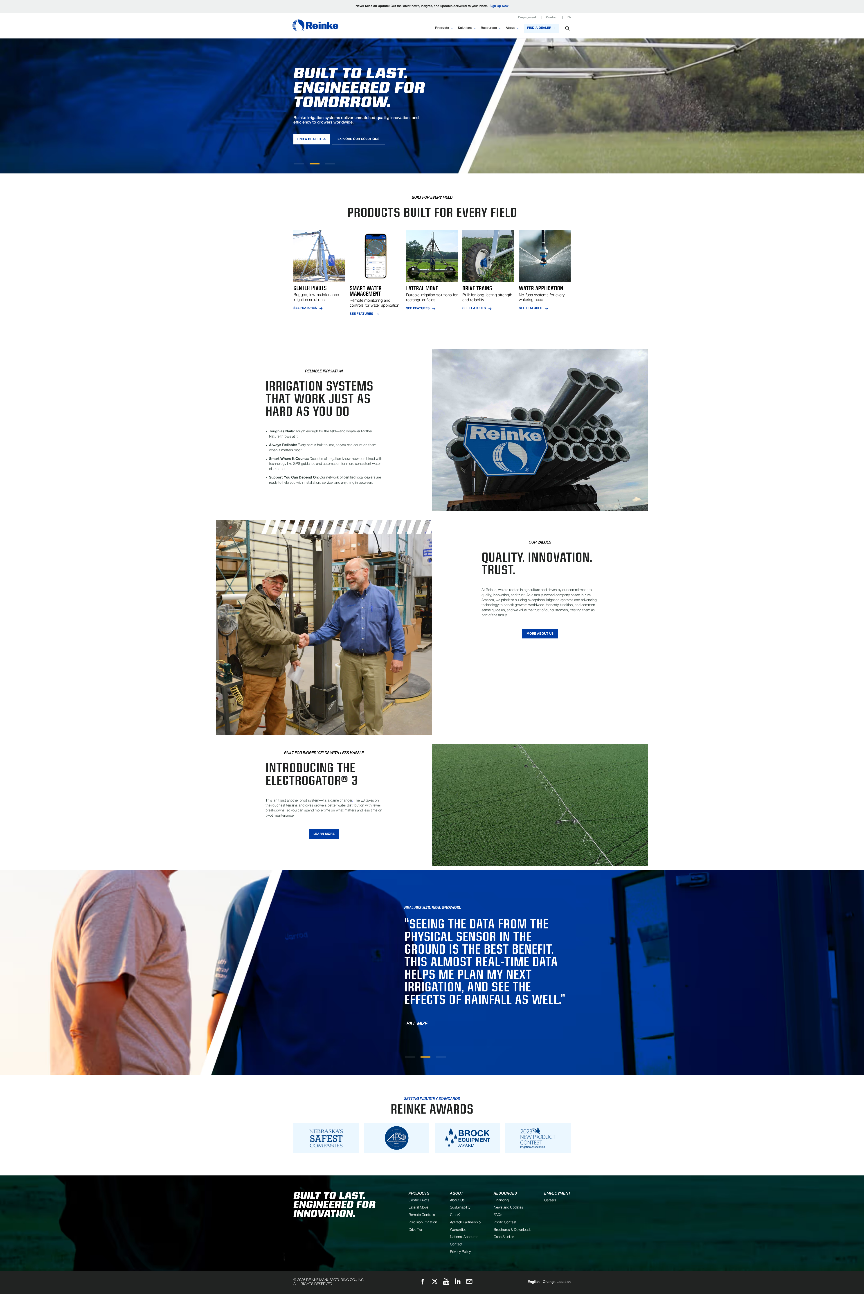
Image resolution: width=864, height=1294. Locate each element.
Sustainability (460, 1207)
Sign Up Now (499, 6)
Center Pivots (419, 1200)
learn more (324, 834)
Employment (527, 17)
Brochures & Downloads (512, 1229)
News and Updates (508, 1207)
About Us (457, 1200)
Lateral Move (418, 1207)
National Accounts (464, 1237)
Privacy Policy (460, 1252)
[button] (444, 28)
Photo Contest (505, 1222)
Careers (550, 1200)
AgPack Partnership (465, 1222)
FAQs (498, 1215)
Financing (501, 1200)
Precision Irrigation (423, 1222)
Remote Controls (422, 1215)
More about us (540, 633)
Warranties (458, 1229)
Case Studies (504, 1237)
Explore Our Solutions (358, 139)
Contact (552, 17)
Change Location (549, 1282)
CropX (455, 1215)
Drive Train (417, 1229)
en (569, 17)
